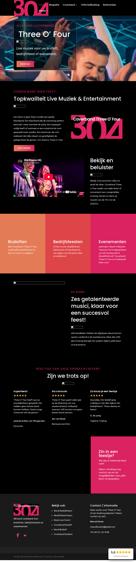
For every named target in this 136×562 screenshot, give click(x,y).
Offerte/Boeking (90, 5)
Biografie (54, 5)
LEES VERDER (24, 148)
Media (42, 11)
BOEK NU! (25, 64)
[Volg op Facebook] (18, 535)
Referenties (109, 5)
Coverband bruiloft (63, 524)
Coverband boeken (63, 534)
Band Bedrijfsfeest (63, 510)
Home (42, 5)
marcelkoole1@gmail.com (102, 526)
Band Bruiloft (60, 529)
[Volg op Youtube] (25, 535)
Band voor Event (62, 520)
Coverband (69, 5)
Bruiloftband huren (63, 515)
